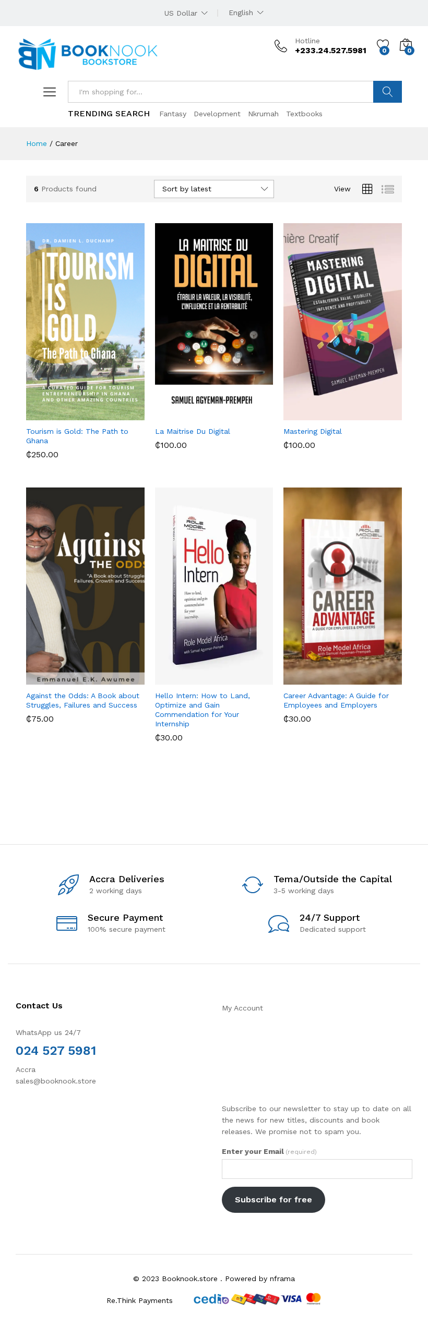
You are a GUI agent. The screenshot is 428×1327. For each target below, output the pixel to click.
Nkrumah (263, 113)
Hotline (307, 40)
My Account (242, 1008)
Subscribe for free (273, 1199)
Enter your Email (269, 1151)
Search (387, 92)
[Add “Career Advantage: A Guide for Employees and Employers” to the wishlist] (365, 678)
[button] (59, 414)
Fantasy (172, 113)
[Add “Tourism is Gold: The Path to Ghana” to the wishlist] (107, 414)
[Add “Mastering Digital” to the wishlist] (365, 414)
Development (217, 113)
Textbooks (304, 113)
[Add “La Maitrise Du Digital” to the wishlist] (236, 414)
